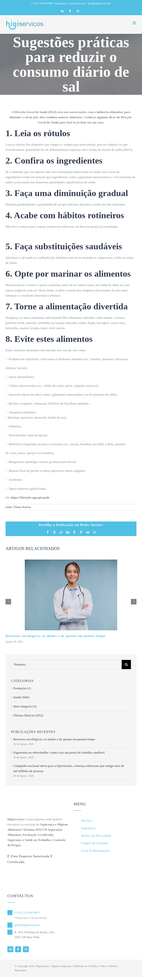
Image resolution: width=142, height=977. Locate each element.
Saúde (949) (21, 697)
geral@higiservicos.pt (99, 3)
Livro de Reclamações (95, 850)
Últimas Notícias (22, 507)
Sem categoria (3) (24, 706)
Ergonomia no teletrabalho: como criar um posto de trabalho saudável (59, 752)
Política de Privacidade (96, 835)
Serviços (86, 820)
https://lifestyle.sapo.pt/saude (30, 497)
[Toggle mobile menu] (134, 23)
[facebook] (18, 949)
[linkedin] (10, 949)
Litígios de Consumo (94, 843)
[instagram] (26, 949)
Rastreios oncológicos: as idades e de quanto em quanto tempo (56, 636)
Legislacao (88, 828)
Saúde (9, 507)
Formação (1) (22, 688)
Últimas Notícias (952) (28, 715)
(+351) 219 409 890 (42, 3)
